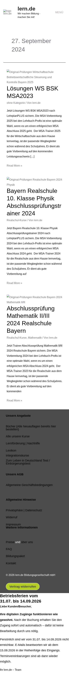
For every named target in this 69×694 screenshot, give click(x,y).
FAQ (9, 549)
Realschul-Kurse (17, 220)
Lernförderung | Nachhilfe (23, 443)
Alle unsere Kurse (18, 436)
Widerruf (11, 517)
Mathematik (35, 337)
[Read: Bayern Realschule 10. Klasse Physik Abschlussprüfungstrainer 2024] (34, 181)
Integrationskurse (17, 455)
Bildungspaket (15, 556)
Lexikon (11, 450)
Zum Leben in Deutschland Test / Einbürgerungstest (28, 462)
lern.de (26, 9)
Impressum (13, 524)
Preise (10, 542)
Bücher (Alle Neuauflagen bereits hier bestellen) (31, 428)
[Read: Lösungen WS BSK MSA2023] (34, 76)
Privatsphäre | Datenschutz (24, 510)
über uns (27, 542)
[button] (8, 684)
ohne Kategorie (16, 102)
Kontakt (11, 563)
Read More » (14, 165)
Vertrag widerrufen (22, 586)
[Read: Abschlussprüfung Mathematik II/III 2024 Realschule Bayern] (34, 299)
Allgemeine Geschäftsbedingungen (29, 485)
